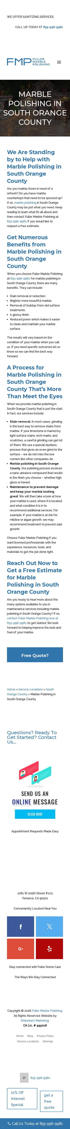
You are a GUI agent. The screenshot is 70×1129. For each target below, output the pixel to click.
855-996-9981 (53, 27)
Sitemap (48, 1041)
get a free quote (49, 1101)
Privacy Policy (45, 1036)
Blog (30, 1036)
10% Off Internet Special (18, 1098)
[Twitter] (49, 926)
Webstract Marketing (35, 1020)
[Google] (20, 949)
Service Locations (31, 689)
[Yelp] (49, 949)
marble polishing (25, 202)
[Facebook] (20, 926)
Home (11, 689)
